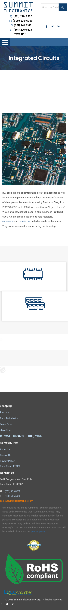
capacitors (8, 221)
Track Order (6, 424)
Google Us (5, 455)
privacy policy (38, 531)
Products (4, 412)
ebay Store (5, 430)
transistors (24, 221)
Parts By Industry (9, 418)
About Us (5, 449)
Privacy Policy (7, 461)
